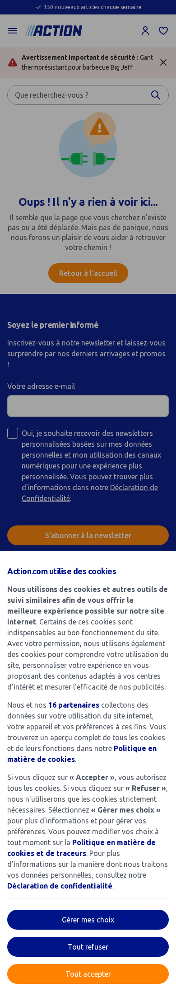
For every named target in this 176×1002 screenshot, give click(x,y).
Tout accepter (88, 974)
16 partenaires (73, 705)
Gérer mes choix (88, 920)
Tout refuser (88, 947)
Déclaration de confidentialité (59, 886)
